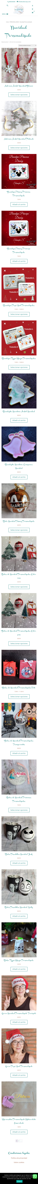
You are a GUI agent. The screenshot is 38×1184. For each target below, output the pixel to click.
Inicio (7, 22)
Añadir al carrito (19, 204)
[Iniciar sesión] (33, 5)
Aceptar (19, 1181)
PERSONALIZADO (14, 22)
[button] (4, 12)
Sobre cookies (19, 1162)
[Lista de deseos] (33, 9)
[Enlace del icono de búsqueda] (7, 6)
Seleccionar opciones (19, 94)
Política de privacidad (19, 1158)
